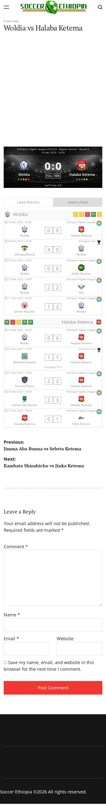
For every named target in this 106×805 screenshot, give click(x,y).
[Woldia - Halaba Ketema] (53, 229)
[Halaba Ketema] (82, 169)
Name (12, 615)
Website (65, 638)
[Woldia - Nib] (53, 286)
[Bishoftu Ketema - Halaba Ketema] (53, 359)
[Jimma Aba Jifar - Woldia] (53, 305)
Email (11, 638)
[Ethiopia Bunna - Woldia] (53, 248)
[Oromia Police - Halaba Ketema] (53, 380)
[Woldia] (24, 169)
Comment (16, 546)
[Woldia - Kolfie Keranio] (53, 267)
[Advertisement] (53, 91)
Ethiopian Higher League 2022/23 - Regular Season (47, 149)
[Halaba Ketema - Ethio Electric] (53, 418)
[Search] (100, 7)
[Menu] (6, 7)
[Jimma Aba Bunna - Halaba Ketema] (53, 399)
